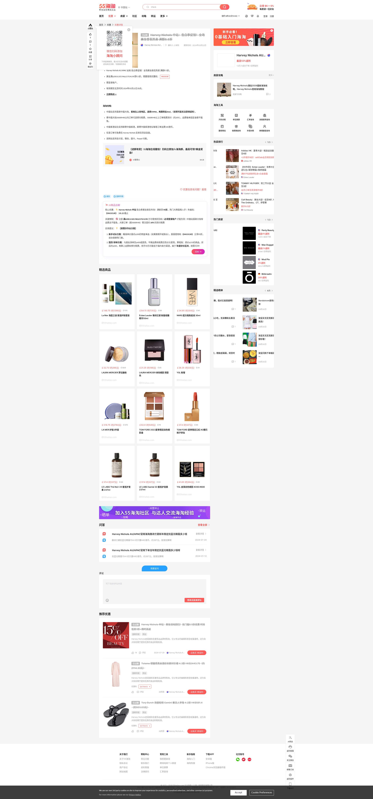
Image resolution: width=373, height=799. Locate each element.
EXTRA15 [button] (144, 687)
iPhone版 (210, 763)
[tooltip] (114, 48)
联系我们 (145, 763)
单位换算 (236, 120)
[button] (124, 7)
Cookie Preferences (261, 792)
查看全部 (203, 524)
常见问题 (145, 759)
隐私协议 (123, 763)
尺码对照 (222, 120)
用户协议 (123, 767)
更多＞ (271, 75)
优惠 (110, 16)
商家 (122, 16)
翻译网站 (222, 131)
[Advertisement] (244, 391)
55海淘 (107, 7)
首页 (101, 24)
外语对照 (250, 131)
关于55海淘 (124, 759)
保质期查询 (236, 131)
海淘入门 (191, 759)
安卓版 (209, 759)
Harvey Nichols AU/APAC (153, 45)
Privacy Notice (135, 795)
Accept (238, 792)
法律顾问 (145, 771)
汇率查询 (250, 120)
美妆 (108, 196)
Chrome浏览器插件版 (215, 767)
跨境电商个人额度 (168, 763)
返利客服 (145, 767)
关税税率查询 (264, 120)
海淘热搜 (191, 763)
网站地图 (123, 771)
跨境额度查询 (264, 131)
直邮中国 (119, 196)
